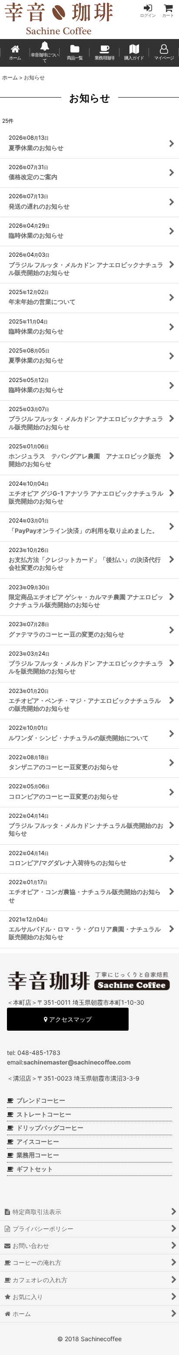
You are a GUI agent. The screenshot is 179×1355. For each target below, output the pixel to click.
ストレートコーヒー (44, 1114)
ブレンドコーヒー (41, 1100)
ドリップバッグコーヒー (50, 1127)
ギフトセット (35, 1168)
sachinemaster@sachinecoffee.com (77, 1062)
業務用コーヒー (38, 1155)
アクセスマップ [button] (69, 1019)
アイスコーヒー (38, 1141)
